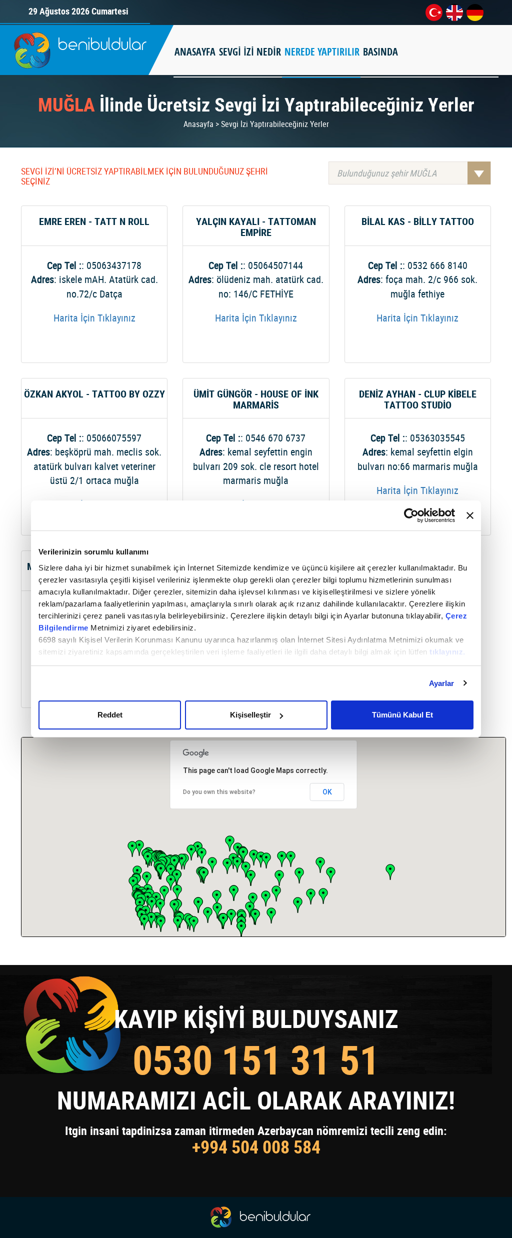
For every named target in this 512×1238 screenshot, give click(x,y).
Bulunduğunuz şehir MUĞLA (386, 173)
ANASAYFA (195, 51)
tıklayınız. (448, 652)
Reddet (110, 714)
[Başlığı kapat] (470, 515)
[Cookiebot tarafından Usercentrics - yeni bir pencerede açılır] (411, 515)
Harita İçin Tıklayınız (95, 317)
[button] (178, 924)
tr (434, 12)
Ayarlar (441, 683)
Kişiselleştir (250, 714)
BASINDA (380, 51)
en (454, 12)
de (475, 12)
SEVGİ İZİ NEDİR (250, 51)
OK (327, 792)
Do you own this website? (219, 792)
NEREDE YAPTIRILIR (322, 51)
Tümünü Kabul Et (402, 714)
